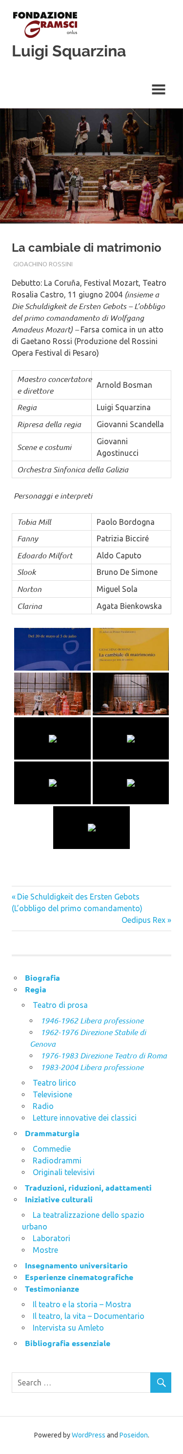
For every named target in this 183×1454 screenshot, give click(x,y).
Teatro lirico (54, 1082)
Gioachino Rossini (43, 263)
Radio (43, 1106)
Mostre (45, 1250)
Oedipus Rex (143, 920)
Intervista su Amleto (68, 1327)
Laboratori (51, 1238)
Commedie (52, 1148)
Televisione (52, 1094)
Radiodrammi (57, 1160)
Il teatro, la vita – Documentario (88, 1316)
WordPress (88, 1435)
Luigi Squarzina (69, 51)
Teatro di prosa (60, 1005)
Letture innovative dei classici (85, 1117)
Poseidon (134, 1435)
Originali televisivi (64, 1172)
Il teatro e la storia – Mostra (82, 1304)
